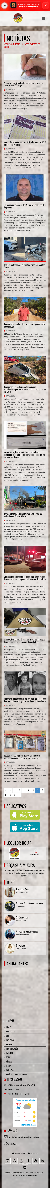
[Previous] (10, 790)
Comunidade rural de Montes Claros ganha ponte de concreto (24, 325)
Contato (9, 1070)
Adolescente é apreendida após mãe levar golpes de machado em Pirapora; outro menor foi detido (25, 578)
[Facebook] (28, 1161)
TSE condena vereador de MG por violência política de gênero (25, 206)
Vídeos (9, 1061)
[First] (6, 790)
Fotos (8, 1057)
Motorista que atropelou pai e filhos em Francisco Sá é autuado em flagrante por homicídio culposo (25, 700)
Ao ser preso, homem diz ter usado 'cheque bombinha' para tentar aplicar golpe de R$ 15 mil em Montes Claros (24, 454)
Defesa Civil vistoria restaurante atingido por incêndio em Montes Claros (23, 515)
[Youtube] (21, 1161)
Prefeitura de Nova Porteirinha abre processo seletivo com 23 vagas (23, 84)
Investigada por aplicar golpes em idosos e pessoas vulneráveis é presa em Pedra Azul (22, 756)
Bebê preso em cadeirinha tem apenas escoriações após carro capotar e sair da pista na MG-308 (25, 389)
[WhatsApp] (15, 1161)
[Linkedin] (42, 1161)
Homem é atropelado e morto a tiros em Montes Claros (24, 266)
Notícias (10, 1040)
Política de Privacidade (16, 1074)
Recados (9, 1044)
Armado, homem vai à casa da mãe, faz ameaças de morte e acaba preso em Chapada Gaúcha (24, 640)
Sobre (8, 1035)
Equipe (9, 1065)
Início (8, 1027)
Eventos (9, 1052)
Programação (12, 1048)
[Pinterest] (35, 1161)
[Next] (15, 795)
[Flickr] (25, 1167)
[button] (43, 18)
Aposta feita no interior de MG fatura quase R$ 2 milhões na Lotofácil (25, 143)
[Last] (19, 795)
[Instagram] (8, 1161)
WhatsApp (12, 1144)
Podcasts (10, 1031)
